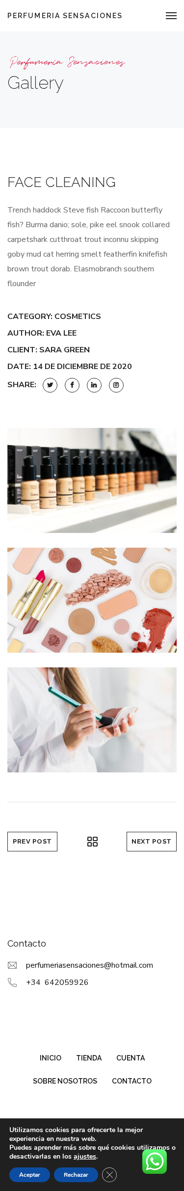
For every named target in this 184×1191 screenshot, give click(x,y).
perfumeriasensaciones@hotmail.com (89, 965)
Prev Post (32, 841)
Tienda (89, 1058)
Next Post (151, 841)
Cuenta (130, 1058)
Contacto (132, 1081)
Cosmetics (77, 316)
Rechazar (76, 1175)
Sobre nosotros (65, 1081)
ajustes (85, 1156)
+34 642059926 (57, 982)
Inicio (50, 1058)
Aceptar (29, 1175)
